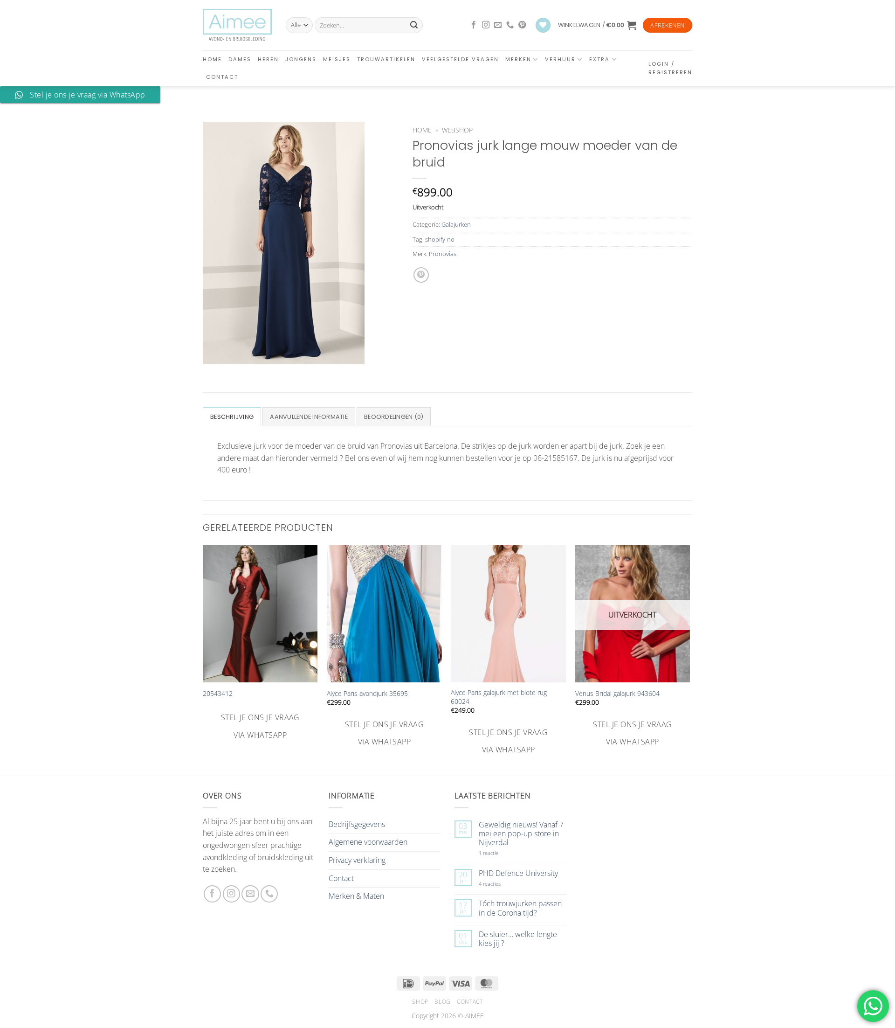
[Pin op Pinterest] (421, 275)
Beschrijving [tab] (232, 417)
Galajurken (456, 224)
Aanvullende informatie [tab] (309, 417)
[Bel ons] (510, 25)
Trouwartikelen (386, 59)
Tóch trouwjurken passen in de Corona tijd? (520, 908)
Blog (442, 1002)
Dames (239, 59)
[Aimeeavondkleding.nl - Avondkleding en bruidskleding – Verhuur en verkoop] (237, 25)
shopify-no (439, 239)
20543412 (218, 693)
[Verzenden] (414, 25)
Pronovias (442, 254)
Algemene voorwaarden (368, 842)
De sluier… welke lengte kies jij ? (518, 939)
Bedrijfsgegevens (357, 824)
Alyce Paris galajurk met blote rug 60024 (499, 697)
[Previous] (203, 650)
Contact (222, 77)
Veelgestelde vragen (460, 59)
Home (212, 59)
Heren (268, 59)
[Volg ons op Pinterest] (522, 25)
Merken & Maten (356, 896)
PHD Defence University (518, 873)
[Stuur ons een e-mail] (498, 25)
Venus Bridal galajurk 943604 (617, 693)
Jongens (301, 59)
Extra (599, 59)
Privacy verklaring (357, 860)
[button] (597, 25)
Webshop (457, 129)
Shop (420, 1002)
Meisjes (337, 59)
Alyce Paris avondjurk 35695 (367, 693)
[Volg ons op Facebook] (473, 25)
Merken (518, 59)
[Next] (689, 650)
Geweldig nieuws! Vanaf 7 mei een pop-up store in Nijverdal (521, 833)
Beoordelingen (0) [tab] (393, 417)
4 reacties (501, 884)
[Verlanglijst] (543, 25)
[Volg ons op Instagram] (485, 25)
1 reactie (499, 853)
